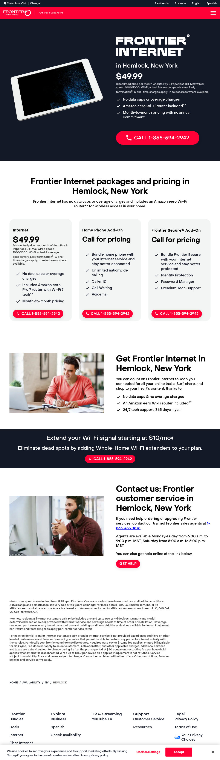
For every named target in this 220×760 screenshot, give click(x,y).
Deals (14, 727)
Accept (179, 752)
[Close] (213, 752)
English (196, 3)
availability (31, 682)
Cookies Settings (148, 752)
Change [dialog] (35, 3)
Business (180, 3)
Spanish (211, 3)
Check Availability (66, 735)
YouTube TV (102, 719)
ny (47, 682)
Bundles (16, 719)
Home (13, 682)
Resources (142, 727)
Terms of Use (185, 727)
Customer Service (148, 719)
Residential (162, 3)
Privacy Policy (186, 719)
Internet (16, 735)
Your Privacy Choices (192, 737)
